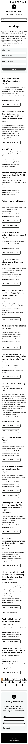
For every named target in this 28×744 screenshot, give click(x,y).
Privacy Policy (14, 738)
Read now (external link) (11, 104)
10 (22, 679)
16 (13, 682)
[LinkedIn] (10, 2)
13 (5, 682)
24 (12, 685)
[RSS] (25, 2)
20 (25, 682)
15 (11, 682)
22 (6, 685)
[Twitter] (20, 2)
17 (16, 682)
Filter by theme (6, 50)
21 (4, 685)
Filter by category (7, 56)
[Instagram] (13, 2)
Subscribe (6, 728)
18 (19, 682)
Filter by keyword (7, 61)
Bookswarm (17, 740)
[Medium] (18, 2)
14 (8, 682)
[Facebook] (15, 2)
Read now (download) (10, 226)
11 (25, 679)
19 (22, 682)
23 (9, 685)
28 (23, 685)
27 (20, 685)
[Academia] (23, 2)
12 (2, 682)
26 (18, 685)
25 (15, 685)
